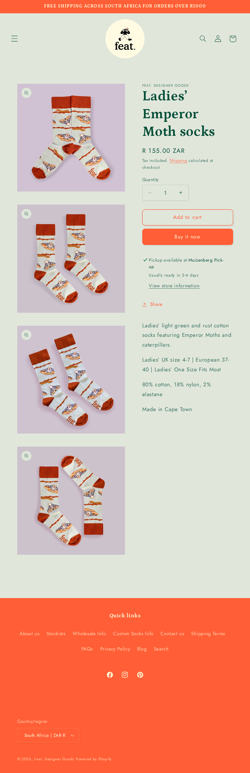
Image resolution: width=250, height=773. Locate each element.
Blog (142, 648)
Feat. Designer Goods (54, 759)
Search (161, 648)
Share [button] (156, 304)
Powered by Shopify (94, 759)
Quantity (150, 179)
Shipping (178, 161)
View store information (174, 285)
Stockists (56, 633)
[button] (14, 38)
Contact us (172, 633)
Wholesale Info (89, 633)
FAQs (87, 648)
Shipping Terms (208, 633)
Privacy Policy (115, 648)
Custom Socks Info (133, 633)
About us (29, 633)
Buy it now (187, 236)
